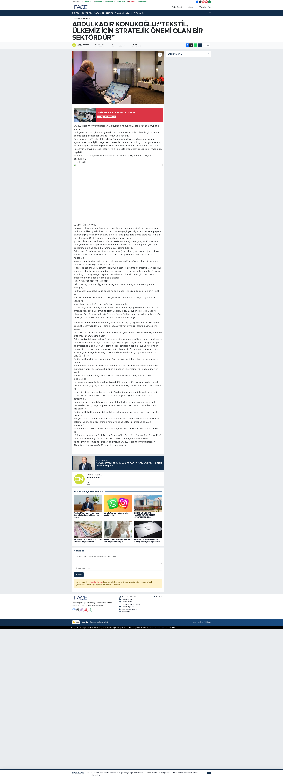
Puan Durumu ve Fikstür (131, 604)
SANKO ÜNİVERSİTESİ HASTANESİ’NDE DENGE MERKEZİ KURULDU (144, 515)
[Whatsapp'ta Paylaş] (195, 45)
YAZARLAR (99, 13)
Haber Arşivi (126, 611)
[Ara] (209, 7)
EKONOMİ (119, 13)
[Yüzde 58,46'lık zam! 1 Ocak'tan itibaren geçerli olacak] (88, 530)
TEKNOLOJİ (139, 13)
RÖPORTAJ (87, 13)
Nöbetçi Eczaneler (129, 597)
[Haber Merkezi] (79, 479)
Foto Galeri (177, 7)
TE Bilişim (207, 622)
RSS (77, 622)
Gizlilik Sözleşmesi (159, 627)
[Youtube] (86, 610)
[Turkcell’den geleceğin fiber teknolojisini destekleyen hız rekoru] (88, 503)
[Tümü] (208, 54)
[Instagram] (82, 610)
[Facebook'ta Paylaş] (187, 45)
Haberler (76, 19)
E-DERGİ (76, 13)
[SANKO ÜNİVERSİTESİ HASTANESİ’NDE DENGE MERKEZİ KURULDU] (148, 503)
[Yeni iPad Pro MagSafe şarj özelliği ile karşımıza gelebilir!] (148, 530)
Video (190, 7)
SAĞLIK (128, 13)
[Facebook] (74, 610)
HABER (109, 13)
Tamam (172, 627)
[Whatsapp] (90, 610)
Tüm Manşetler (128, 607)
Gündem (86, 19)
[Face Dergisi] (80, 7)
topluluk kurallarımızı (95, 582)
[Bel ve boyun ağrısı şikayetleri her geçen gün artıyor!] (118, 530)
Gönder (79, 574)
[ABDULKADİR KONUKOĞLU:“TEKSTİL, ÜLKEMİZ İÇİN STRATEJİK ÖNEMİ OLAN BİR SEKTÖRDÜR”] (118, 77)
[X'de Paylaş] (191, 45)
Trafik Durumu (127, 602)
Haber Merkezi (94, 478)
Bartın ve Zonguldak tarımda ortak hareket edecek (175, 773)
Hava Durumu (127, 599)
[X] (78, 610)
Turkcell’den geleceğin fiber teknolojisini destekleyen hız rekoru (86, 515)
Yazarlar (203, 7)
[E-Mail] (88, 483)
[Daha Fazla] (200, 45)
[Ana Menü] (210, 13)
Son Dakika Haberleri (130, 609)
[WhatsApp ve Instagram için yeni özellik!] (118, 503)
